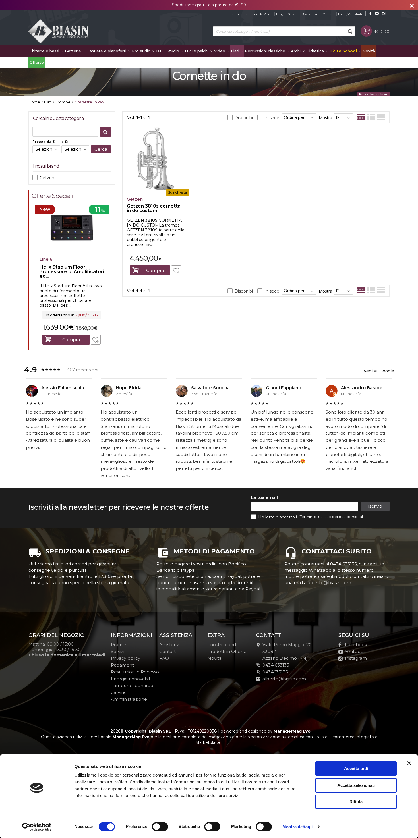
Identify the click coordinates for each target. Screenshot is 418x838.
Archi (296, 51)
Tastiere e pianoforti (107, 51)
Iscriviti (375, 506)
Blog (279, 14)
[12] (343, 117)
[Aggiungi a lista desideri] (176, 270)
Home (34, 102)
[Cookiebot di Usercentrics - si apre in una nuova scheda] (37, 827)
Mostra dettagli (297, 826)
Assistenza (310, 14)
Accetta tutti (356, 768)
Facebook (356, 644)
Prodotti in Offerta (227, 651)
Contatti (329, 14)
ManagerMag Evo (292, 731)
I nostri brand (222, 644)
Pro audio (142, 51)
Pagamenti (123, 665)
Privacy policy (125, 658)
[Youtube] (377, 13)
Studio (173, 51)
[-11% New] (71, 252)
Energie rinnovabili (131, 678)
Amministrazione (129, 699)
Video (220, 51)
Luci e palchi (197, 51)
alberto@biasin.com (284, 678)
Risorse (118, 644)
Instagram (356, 658)
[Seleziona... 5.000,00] (75, 149)
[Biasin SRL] (59, 31)
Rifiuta (356, 801)
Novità (369, 51)
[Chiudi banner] (409, 763)
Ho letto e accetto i (278, 517)
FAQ (164, 658)
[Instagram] (384, 13)
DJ (159, 51)
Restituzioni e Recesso (135, 672)
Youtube (354, 651)
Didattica (315, 51)
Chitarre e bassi (45, 51)
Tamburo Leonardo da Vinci (251, 14)
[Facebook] (370, 13)
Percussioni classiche (265, 51)
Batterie (73, 51)
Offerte (37, 62)
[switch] (159, 826)
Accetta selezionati (356, 785)
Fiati (235, 51)
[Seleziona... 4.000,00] (46, 149)
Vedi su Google (379, 371)
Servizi (293, 14)
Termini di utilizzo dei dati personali (332, 516)
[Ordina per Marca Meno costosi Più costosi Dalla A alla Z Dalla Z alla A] (299, 117)
